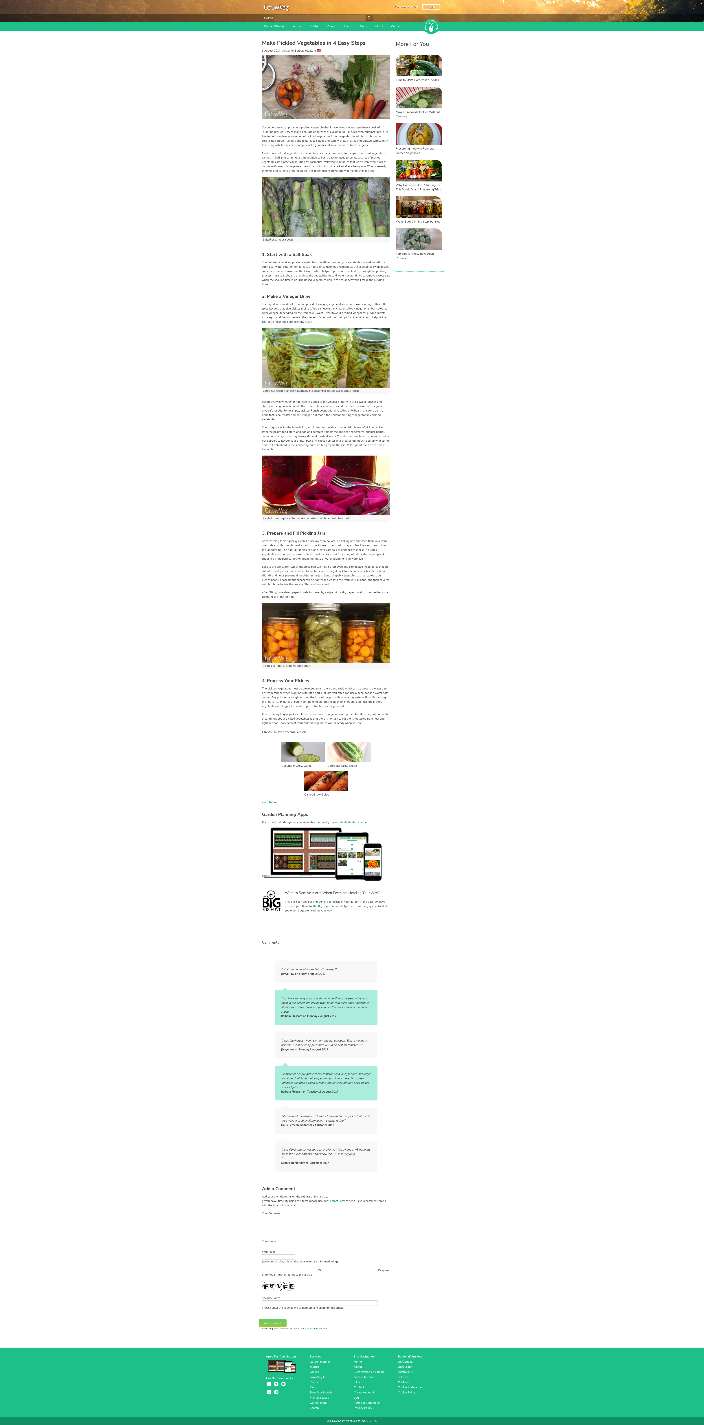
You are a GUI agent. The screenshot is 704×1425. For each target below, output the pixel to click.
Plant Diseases (319, 1398)
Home (358, 1362)
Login (431, 7)
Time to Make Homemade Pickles (417, 80)
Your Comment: (271, 1213)
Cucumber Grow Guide (296, 766)
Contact (396, 26)
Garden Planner (274, 26)
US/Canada (405, 1362)
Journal (296, 26)
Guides (314, 26)
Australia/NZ (406, 1372)
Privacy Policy (363, 1408)
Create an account (406, 7)
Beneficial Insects (321, 1393)
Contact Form (336, 1201)
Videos (331, 26)
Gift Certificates (364, 1377)
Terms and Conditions (317, 1328)
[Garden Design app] (329, 884)
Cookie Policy (406, 1393)
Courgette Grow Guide (342, 766)
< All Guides (269, 803)
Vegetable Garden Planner (351, 822)
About (379, 26)
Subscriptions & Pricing (369, 1372)
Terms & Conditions (367, 1403)
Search (268, 18)
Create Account (364, 1393)
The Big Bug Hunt (324, 906)
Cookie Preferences (410, 1387)
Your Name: (269, 1241)
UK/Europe (405, 1367)
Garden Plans (318, 1403)
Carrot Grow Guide (316, 795)
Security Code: (271, 1298)
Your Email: (269, 1252)
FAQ (357, 1382)
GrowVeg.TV (318, 1377)
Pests (363, 26)
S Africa (403, 1377)
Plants (348, 26)
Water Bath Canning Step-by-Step (418, 222)
